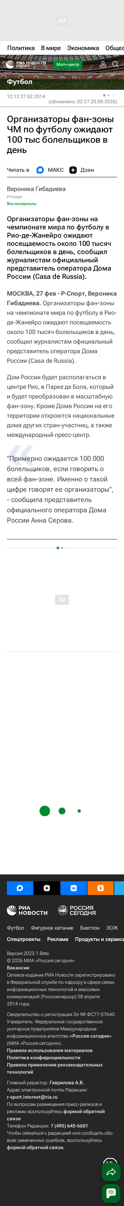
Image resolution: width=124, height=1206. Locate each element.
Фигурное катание (52, 928)
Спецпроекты (23, 939)
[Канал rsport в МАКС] (20, 888)
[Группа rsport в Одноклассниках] (100, 888)
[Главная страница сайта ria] (8, 64)
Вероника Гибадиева (36, 188)
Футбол (15, 928)
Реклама (57, 939)
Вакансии (18, 967)
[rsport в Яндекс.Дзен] (47, 888)
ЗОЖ (112, 928)
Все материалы (22, 203)
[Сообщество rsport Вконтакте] (74, 888)
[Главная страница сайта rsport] (41, 64)
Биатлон (90, 928)
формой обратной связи (35, 1147)
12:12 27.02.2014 (26, 96)
